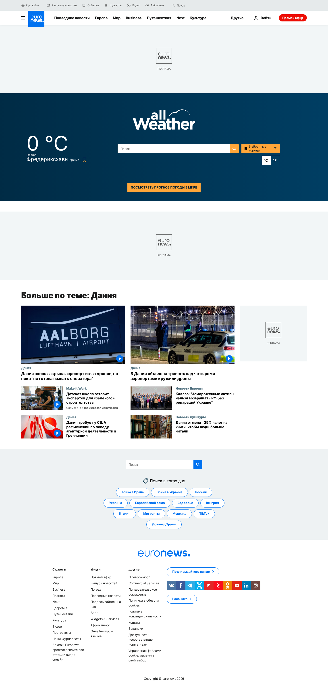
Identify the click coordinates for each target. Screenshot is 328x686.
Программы (61, 632)
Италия (124, 514)
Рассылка (179, 599)
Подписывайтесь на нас (191, 572)
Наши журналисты (66, 639)
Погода (96, 589)
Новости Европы (189, 388)
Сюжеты (59, 569)
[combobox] (196, 5)
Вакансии (136, 628)
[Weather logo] (164, 121)
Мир (116, 18)
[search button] (173, 5)
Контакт (134, 622)
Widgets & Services (105, 619)
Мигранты (151, 514)
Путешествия (159, 18)
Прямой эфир (292, 18)
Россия (201, 492)
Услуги (96, 569)
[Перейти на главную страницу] (36, 19)
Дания (26, 367)
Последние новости (72, 18)
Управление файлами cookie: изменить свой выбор (145, 655)
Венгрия (212, 503)
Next (180, 18)
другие (134, 569)
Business (133, 18)
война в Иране (133, 492)
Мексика (179, 514)
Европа (101, 18)
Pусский (31, 5)
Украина (115, 503)
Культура (198, 18)
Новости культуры (191, 417)
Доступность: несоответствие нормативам (141, 639)
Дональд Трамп (164, 524)
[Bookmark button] (83, 160)
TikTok (204, 514)
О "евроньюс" (139, 577)
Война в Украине (169, 492)
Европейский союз (150, 503)
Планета (58, 596)
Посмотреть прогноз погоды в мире (164, 187)
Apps (94, 613)
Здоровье (185, 503)
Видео (57, 626)
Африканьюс (100, 625)
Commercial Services (144, 583)
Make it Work (76, 388)
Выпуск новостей (104, 583)
